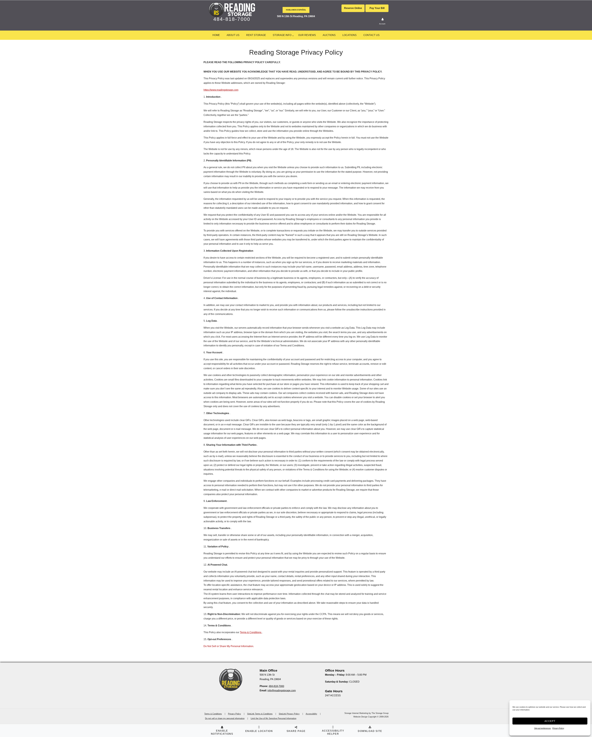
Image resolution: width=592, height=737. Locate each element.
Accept (550, 721)
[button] (259, 729)
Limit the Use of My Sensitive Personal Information (273, 718)
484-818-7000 (231, 19)
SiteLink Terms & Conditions (260, 714)
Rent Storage (256, 35)
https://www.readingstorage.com (221, 90)
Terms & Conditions (251, 632)
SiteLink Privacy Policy (289, 714)
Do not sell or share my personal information (225, 718)
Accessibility (311, 714)
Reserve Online (353, 8)
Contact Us (371, 35)
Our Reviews (307, 35)
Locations (349, 35)
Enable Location (259, 731)
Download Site (370, 731)
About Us (233, 35)
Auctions (329, 35)
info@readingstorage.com (281, 690)
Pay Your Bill (377, 8)
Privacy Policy (558, 728)
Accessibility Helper (333, 732)
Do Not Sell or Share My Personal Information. (229, 646)
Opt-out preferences (542, 728)
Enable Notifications (222, 732)
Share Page (296, 731)
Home (216, 35)
